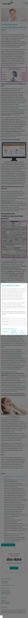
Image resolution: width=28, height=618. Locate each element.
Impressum (14, 328)
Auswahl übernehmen (14, 332)
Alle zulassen (22, 332)
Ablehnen (5, 331)
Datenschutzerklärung (7, 328)
